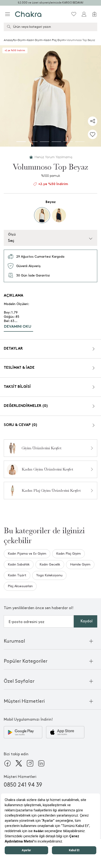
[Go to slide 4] (56, 141)
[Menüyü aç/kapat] (7, 14)
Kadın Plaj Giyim (54, 40)
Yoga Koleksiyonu (49, 575)
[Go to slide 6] (80, 141)
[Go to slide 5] (68, 141)
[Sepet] (94, 14)
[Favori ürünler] (74, 14)
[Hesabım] (84, 14)
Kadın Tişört (17, 575)
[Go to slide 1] (21, 141)
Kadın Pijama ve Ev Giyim (27, 553)
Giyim (21, 40)
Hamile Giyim (80, 564)
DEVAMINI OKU (17, 327)
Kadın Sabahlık (19, 564)
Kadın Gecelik (49, 564)
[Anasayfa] (28, 14)
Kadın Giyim (34, 40)
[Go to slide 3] (44, 141)
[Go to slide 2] (33, 141)
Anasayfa (10, 40)
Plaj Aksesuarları (20, 586)
